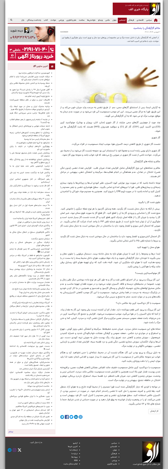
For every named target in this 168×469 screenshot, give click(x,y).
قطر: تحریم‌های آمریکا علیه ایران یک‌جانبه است (31, 218)
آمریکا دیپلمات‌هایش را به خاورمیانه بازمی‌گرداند (31, 302)
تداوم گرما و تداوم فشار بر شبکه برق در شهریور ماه (30, 379)
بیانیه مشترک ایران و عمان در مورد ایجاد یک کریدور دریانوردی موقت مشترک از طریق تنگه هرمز (30, 108)
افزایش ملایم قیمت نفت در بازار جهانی (34, 420)
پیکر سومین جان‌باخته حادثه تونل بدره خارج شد (31, 289)
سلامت (81, 20)
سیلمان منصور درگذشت (40, 238)
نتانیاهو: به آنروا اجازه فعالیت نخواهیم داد (33, 142)
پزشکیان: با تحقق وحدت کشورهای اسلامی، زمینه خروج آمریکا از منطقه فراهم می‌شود (30, 134)
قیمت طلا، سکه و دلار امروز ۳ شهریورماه (34, 265)
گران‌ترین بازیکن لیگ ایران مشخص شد (34, 368)
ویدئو (100, 20)
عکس (107, 20)
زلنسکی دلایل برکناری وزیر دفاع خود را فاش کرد (31, 262)
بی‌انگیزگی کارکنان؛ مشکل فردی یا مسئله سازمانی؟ (30, 319)
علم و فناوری (71, 20)
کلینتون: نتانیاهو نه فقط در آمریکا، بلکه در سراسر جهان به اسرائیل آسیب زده (30, 257)
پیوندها (74, 457)
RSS (76, 460)
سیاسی (149, 20)
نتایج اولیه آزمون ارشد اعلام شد (37, 96)
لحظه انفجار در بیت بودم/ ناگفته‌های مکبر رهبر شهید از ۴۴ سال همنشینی (30, 277)
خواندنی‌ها (91, 20)
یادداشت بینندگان (34, 20)
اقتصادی (140, 20)
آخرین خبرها (73, 446)
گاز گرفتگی (154, 411)
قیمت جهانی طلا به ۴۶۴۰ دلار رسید (36, 423)
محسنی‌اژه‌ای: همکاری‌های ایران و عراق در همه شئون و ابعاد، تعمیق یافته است (30, 364)
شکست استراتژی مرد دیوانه (39, 386)
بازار (22, 20)
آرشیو (75, 443)
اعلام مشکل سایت (70, 464)
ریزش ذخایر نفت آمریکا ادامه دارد (37, 342)
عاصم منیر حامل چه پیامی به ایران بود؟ (34, 292)
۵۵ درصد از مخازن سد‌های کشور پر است (34, 403)
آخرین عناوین (42, 66)
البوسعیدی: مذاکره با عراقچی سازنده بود (34, 73)
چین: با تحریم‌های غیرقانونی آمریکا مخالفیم (33, 406)
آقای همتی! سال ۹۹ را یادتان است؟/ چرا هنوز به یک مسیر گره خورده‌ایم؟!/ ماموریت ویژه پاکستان (30, 91)
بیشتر (11, 431)
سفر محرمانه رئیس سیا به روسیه (37, 139)
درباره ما (74, 453)
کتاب (46, 20)
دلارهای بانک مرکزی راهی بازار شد (37, 382)
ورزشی (61, 20)
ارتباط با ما (74, 450)
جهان (114, 20)
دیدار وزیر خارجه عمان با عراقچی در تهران (34, 222)
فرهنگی (131, 20)
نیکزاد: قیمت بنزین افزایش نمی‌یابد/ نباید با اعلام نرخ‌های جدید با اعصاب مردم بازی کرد (30, 78)
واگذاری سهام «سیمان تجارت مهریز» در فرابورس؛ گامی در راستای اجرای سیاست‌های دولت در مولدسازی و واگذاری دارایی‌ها (30, 355)
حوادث (53, 20)
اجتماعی (122, 20)
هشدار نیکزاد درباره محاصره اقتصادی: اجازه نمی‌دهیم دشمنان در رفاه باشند (30, 374)
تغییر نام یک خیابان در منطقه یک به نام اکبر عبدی (30, 416)
